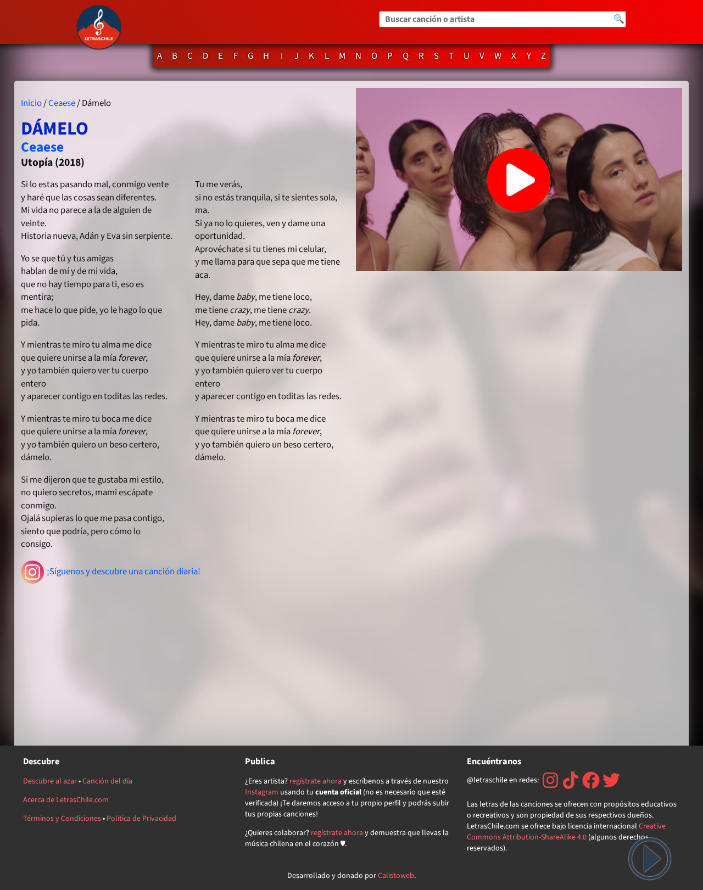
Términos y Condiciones (62, 818)
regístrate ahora (315, 781)
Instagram (261, 792)
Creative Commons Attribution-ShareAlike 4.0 (566, 832)
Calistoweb (396, 875)
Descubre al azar (50, 781)
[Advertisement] (184, 661)
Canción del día (107, 781)
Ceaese (61, 103)
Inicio (31, 103)
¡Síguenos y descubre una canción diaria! (123, 571)
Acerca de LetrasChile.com (66, 799)
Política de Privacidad (141, 818)
